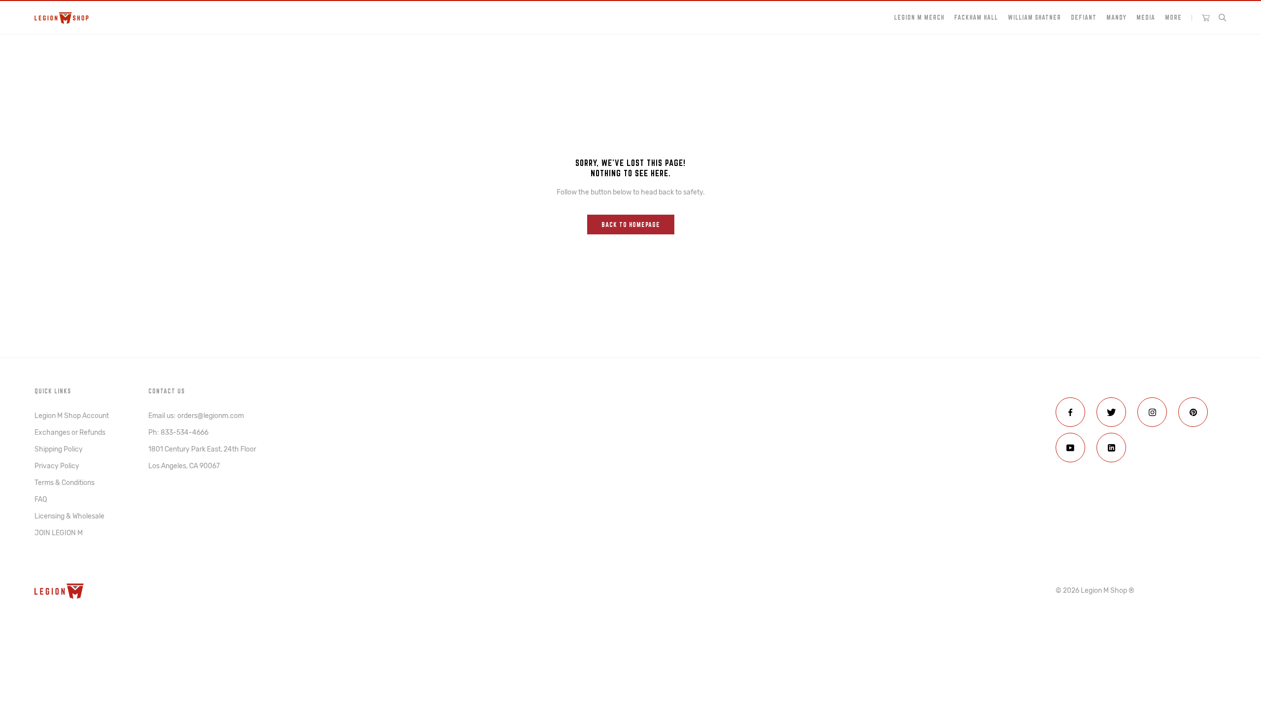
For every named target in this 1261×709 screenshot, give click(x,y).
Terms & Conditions (64, 483)
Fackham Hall (976, 17)
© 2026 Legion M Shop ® (1095, 590)
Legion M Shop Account (71, 416)
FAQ (40, 499)
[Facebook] (1070, 412)
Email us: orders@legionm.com (196, 416)
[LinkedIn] (1111, 447)
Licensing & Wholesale (69, 516)
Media (1145, 17)
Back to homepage (630, 224)
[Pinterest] (1193, 412)
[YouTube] (1070, 447)
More (1173, 17)
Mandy (1116, 17)
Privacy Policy (56, 466)
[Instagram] (1152, 412)
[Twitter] (1111, 412)
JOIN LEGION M (58, 533)
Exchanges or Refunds (69, 432)
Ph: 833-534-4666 (178, 432)
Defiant (1083, 17)
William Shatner (1034, 17)
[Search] (1223, 18)
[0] (1206, 17)
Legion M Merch (919, 17)
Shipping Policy (58, 449)
